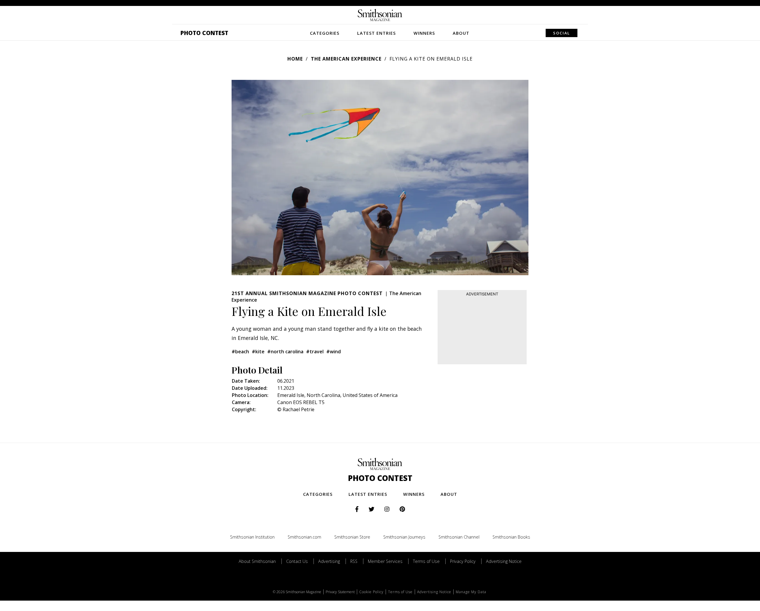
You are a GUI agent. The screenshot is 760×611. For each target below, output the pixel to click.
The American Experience (346, 59)
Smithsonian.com (304, 537)
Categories (324, 33)
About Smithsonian (257, 561)
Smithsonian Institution (252, 537)
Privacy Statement (340, 591)
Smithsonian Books (511, 537)
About (461, 33)
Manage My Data (471, 591)
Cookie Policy (371, 591)
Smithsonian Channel (458, 537)
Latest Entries (376, 33)
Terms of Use (426, 561)
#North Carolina (285, 351)
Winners (424, 33)
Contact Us (297, 561)
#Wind (333, 351)
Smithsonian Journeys (404, 537)
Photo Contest (204, 33)
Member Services (385, 561)
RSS (353, 561)
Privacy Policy (463, 561)
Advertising (329, 561)
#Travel (315, 351)
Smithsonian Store (352, 537)
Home (295, 59)
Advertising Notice (504, 561)
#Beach (240, 351)
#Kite (258, 351)
